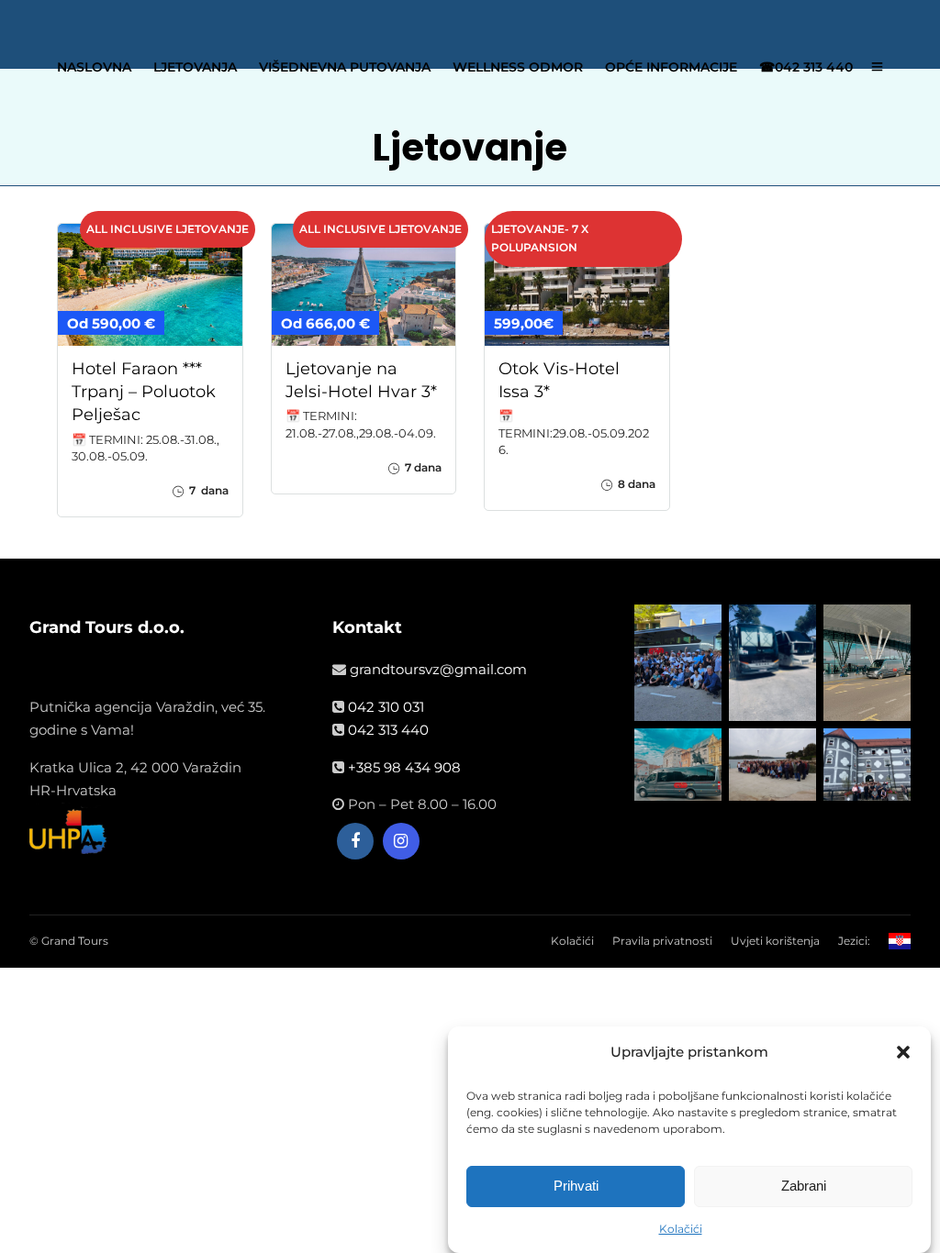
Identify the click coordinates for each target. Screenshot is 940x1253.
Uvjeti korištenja (775, 941)
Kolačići (680, 1229)
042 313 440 (388, 729)
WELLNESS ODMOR (518, 67)
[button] (903, 1052)
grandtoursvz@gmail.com (438, 669)
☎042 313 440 (806, 67)
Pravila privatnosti (662, 941)
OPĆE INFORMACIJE (671, 67)
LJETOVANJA (195, 67)
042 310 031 (386, 706)
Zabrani (803, 1185)
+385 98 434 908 (404, 767)
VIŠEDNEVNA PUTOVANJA (345, 67)
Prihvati (576, 1185)
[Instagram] (401, 841)
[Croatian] (900, 948)
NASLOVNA (94, 67)
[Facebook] (355, 841)
